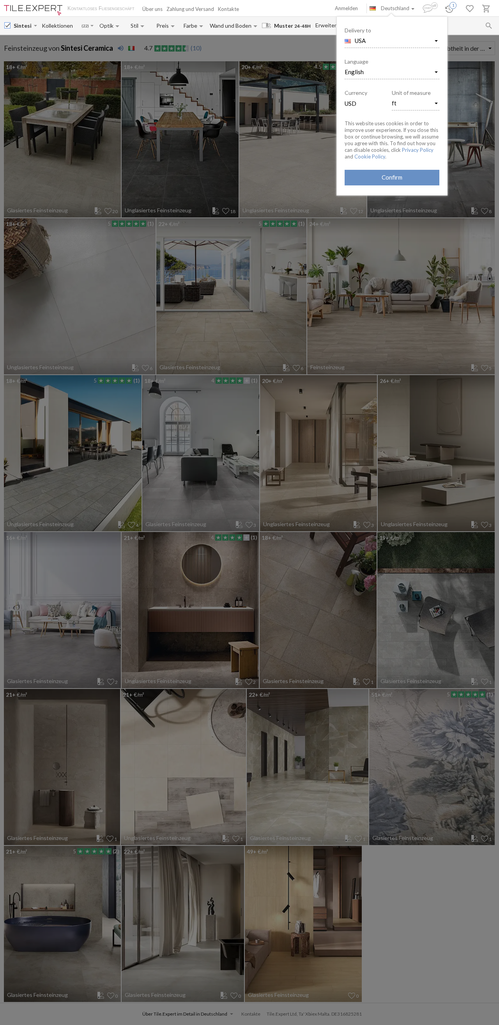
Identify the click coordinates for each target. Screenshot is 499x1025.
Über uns (152, 9)
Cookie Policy (369, 156)
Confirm (392, 177)
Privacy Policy (418, 150)
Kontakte (228, 9)
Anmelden (346, 8)
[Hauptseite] (33, 10)
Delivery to (358, 30)
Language (356, 61)
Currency (356, 92)
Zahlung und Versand (190, 9)
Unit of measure (411, 92)
